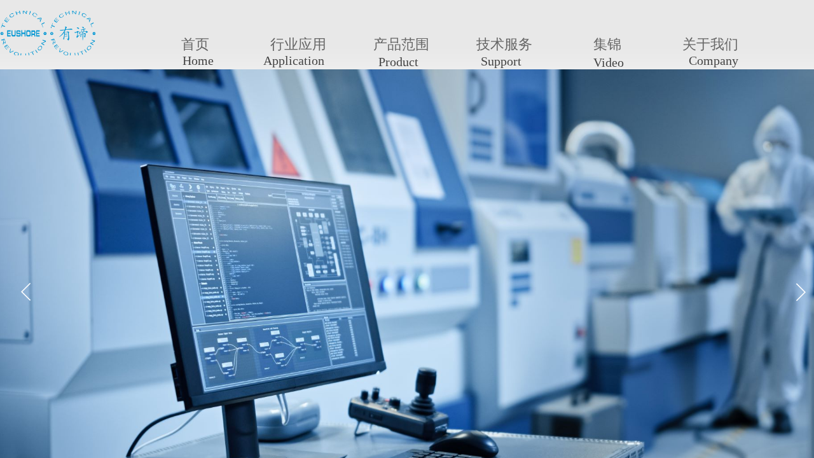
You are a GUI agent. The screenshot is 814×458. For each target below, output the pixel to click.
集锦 (607, 44)
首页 (195, 44)
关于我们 (710, 44)
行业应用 (298, 44)
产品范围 (401, 44)
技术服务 (504, 44)
